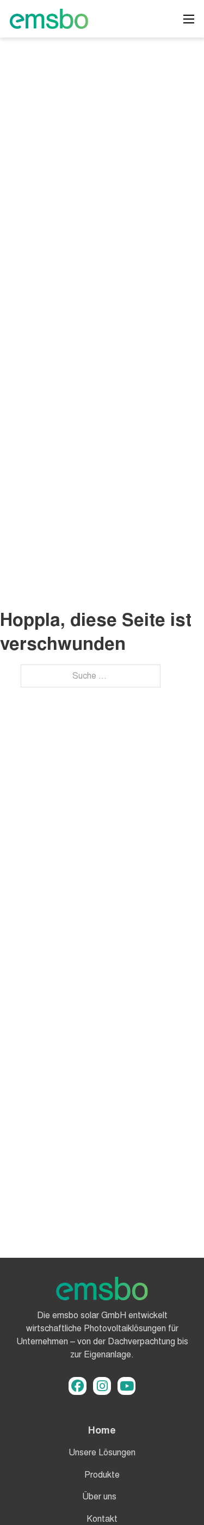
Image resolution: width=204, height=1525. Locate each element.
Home (102, 1430)
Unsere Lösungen (102, 1452)
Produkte (102, 1474)
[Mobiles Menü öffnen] (188, 19)
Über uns (99, 1496)
